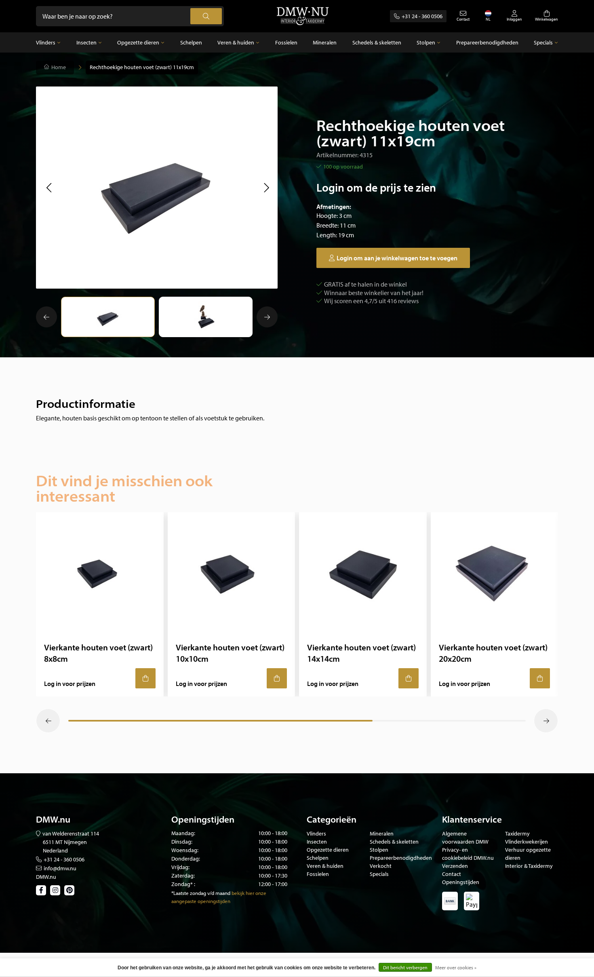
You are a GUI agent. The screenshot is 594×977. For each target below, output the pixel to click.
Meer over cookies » (455, 967)
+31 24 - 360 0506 (422, 16)
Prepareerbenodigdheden (487, 42)
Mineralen (325, 42)
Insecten (86, 42)
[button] (48, 187)
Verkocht (381, 865)
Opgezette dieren (138, 42)
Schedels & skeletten (376, 42)
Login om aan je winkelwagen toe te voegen (397, 258)
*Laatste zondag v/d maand (200, 893)
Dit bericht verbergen (405, 967)
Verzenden (455, 865)
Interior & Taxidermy (529, 865)
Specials (543, 42)
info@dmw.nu (60, 868)
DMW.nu (46, 876)
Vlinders (45, 42)
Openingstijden (460, 882)
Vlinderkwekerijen (526, 841)
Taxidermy (517, 833)
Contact (451, 874)
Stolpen (426, 42)
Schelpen (191, 42)
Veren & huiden (235, 42)
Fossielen (286, 42)
